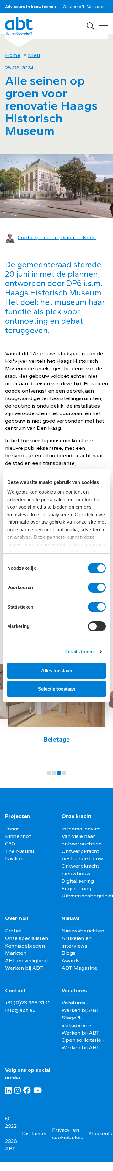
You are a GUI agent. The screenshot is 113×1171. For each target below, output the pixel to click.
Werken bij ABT (24, 968)
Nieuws (37, 55)
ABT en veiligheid (26, 960)
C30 (10, 843)
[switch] (97, 588)
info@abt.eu (20, 1010)
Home (12, 55)
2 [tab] (54, 773)
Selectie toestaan (56, 688)
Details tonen (79, 651)
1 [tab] (49, 773)
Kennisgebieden (25, 945)
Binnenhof (18, 836)
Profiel (13, 930)
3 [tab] (59, 773)
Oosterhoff (73, 6)
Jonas (12, 828)
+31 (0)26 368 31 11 (27, 1002)
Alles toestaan (56, 670)
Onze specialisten (26, 938)
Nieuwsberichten (83, 930)
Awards (70, 960)
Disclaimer (34, 1133)
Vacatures (96, 6)
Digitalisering (78, 881)
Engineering (76, 888)
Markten (15, 953)
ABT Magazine (79, 968)
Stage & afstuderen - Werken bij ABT (81, 1025)
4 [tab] (64, 773)
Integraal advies (81, 828)
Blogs (68, 953)
